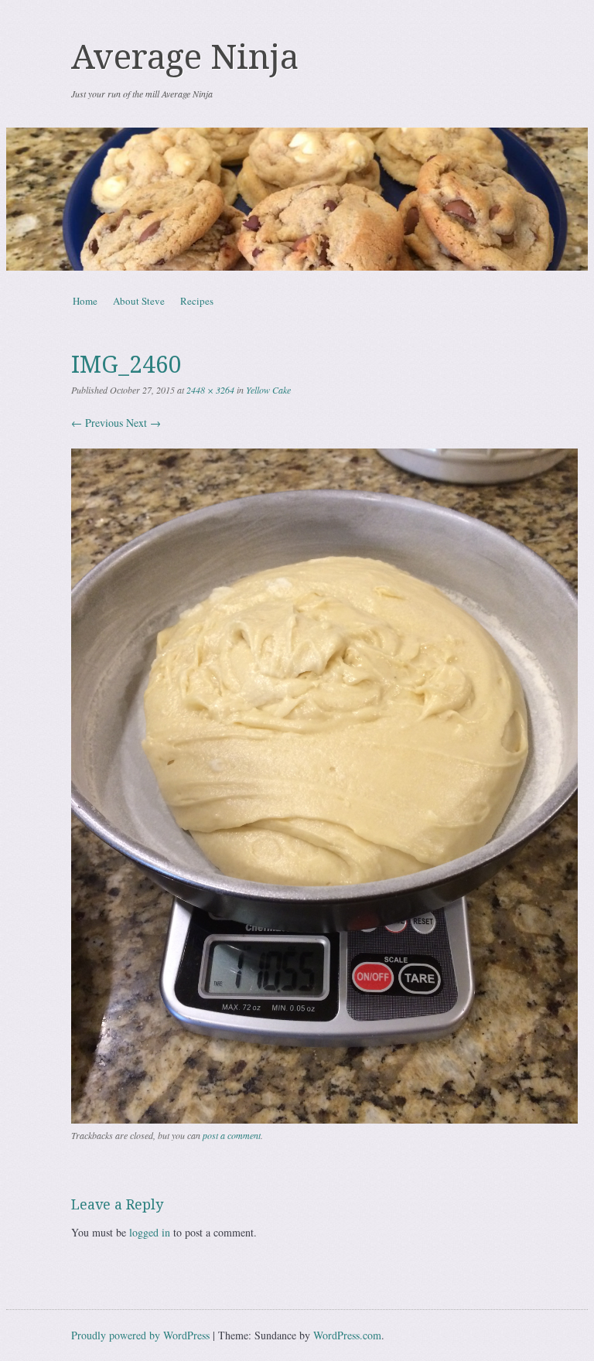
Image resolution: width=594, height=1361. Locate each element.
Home (85, 301)
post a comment (232, 1135)
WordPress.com (347, 1335)
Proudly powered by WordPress (140, 1335)
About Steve (139, 301)
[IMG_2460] (324, 1119)
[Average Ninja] (297, 199)
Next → (143, 422)
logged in (149, 1232)
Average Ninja (185, 57)
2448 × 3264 (210, 390)
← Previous (97, 422)
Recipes (196, 301)
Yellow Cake (268, 390)
